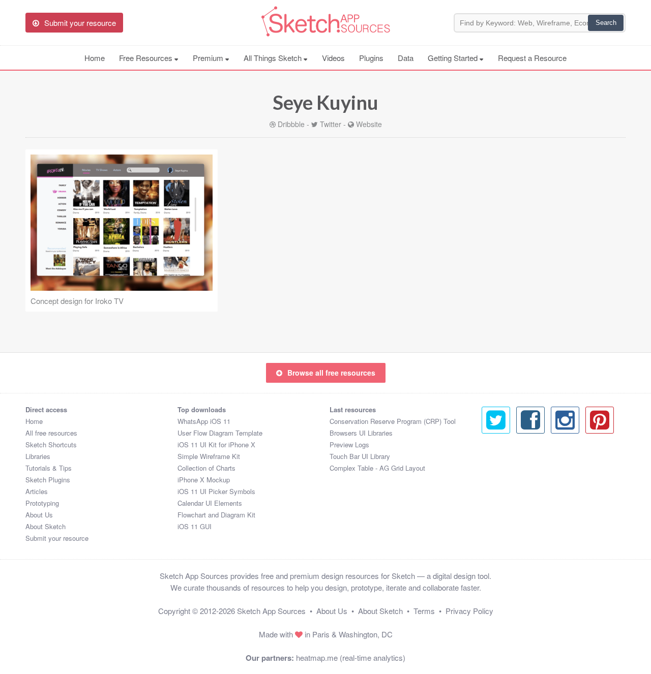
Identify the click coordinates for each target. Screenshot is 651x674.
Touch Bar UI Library (360, 456)
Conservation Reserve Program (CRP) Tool (393, 421)
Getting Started (454, 57)
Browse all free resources (331, 372)
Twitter (330, 124)
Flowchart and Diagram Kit (216, 514)
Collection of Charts (206, 468)
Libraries (37, 456)
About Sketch (45, 526)
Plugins (371, 57)
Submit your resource (56, 538)
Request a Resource (532, 57)
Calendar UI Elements (209, 503)
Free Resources (146, 57)
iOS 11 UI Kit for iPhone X (216, 444)
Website (369, 124)
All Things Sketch (274, 57)
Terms (424, 610)
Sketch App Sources (271, 610)
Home (94, 57)
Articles (36, 491)
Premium (209, 57)
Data (405, 57)
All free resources (51, 433)
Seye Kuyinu (325, 102)
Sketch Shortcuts (51, 444)
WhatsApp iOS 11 (203, 421)
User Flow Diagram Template (219, 433)
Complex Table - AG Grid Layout (377, 468)
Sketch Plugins (47, 479)
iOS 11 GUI (194, 526)
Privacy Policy (469, 610)
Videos (333, 57)
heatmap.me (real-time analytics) (350, 657)
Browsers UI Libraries (361, 433)
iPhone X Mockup (203, 479)
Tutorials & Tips (48, 468)
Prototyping (42, 503)
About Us (39, 514)
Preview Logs (349, 444)
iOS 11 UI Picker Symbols (216, 491)
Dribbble (291, 124)
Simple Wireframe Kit (208, 456)
